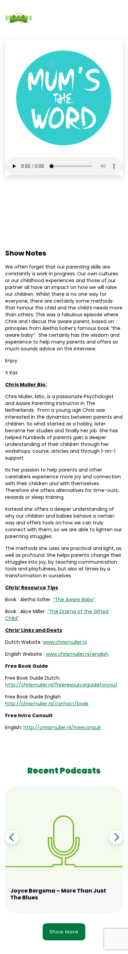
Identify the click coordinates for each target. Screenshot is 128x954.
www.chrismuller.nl (65, 642)
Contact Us (63, 30)
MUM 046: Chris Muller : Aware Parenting (55, 200)
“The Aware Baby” (74, 599)
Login (90, 30)
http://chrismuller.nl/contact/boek (46, 703)
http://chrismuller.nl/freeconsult (62, 727)
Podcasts (31, 30)
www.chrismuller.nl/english (77, 654)
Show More (64, 931)
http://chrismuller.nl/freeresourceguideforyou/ (61, 684)
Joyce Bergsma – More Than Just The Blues (58, 894)
